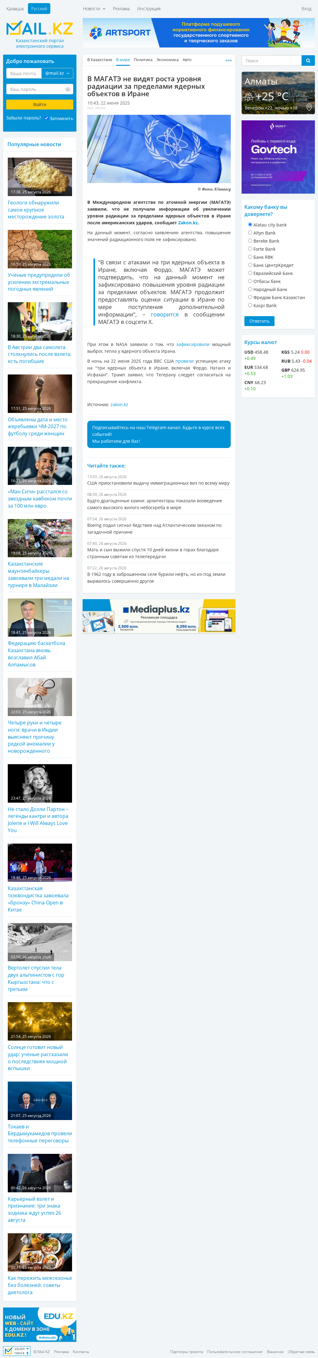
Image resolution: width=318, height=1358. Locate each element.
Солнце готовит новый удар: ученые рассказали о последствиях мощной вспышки (38, 1053)
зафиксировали (193, 344)
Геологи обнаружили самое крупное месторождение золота (36, 204)
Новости (92, 8)
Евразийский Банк (273, 273)
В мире (123, 59)
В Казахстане (99, 59)
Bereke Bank (266, 241)
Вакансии (275, 1351)
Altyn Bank (264, 233)
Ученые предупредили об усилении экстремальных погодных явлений (39, 277)
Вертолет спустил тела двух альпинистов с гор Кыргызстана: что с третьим (36, 973)
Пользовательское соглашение (235, 1351)
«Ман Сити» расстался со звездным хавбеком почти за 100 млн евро (40, 493)
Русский (39, 8)
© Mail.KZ (42, 1351)
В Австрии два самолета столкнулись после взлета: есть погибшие (39, 349)
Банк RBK (263, 257)
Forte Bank (264, 249)
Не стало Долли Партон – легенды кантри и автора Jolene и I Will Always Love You (38, 815)
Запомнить (61, 118)
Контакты (81, 1351)
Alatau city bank (270, 225)
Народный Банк (270, 289)
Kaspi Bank (264, 305)
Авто (187, 59)
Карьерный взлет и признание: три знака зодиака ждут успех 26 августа (34, 1204)
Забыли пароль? (23, 118)
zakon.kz (119, 404)
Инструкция (149, 8)
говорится (165, 314)
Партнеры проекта (186, 1351)
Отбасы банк (267, 281)
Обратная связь (301, 1351)
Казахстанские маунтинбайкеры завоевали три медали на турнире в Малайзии (38, 569)
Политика (143, 59)
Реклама (121, 8)
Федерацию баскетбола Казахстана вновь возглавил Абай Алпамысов (36, 649)
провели (184, 361)
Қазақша (15, 8)
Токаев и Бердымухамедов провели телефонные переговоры (40, 1128)
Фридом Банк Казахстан (279, 297)
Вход (306, 8)
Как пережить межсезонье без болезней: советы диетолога (40, 1280)
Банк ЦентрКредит (273, 265)
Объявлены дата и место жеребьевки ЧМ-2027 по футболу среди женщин (38, 421)
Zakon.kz (188, 223)
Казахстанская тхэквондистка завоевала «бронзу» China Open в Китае (38, 894)
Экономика (168, 59)
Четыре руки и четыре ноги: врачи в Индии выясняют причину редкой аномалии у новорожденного (34, 732)
